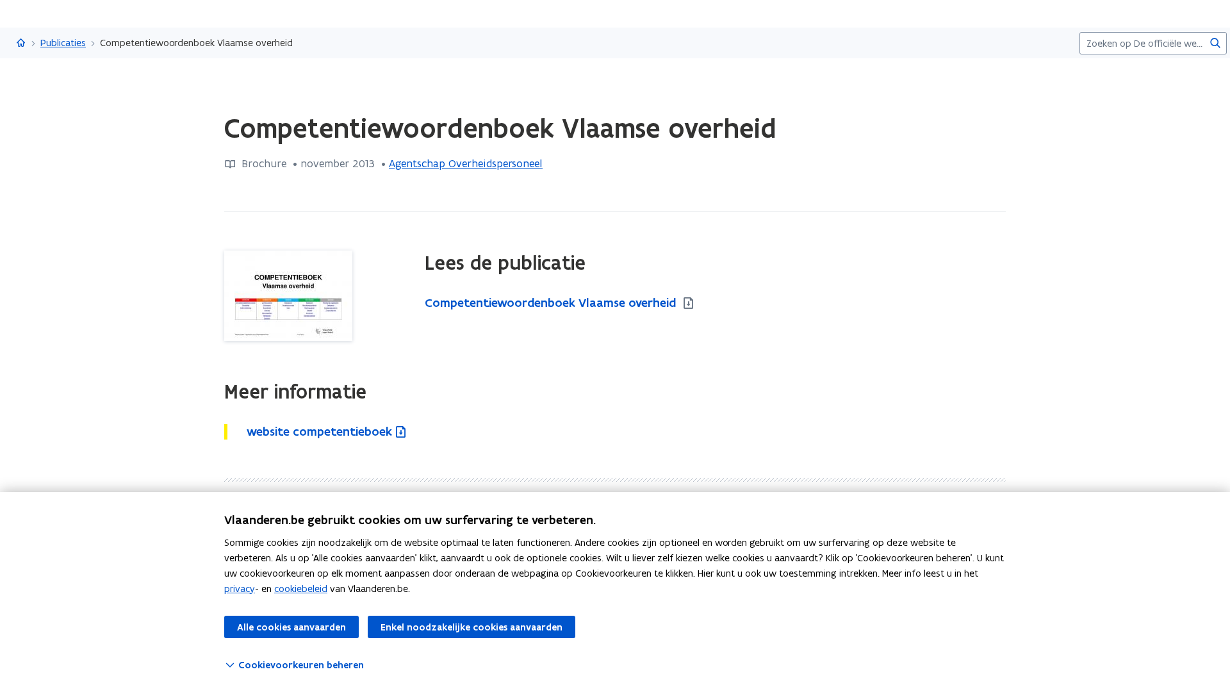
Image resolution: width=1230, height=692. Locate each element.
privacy (239, 588)
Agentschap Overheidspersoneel (466, 163)
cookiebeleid (300, 588)
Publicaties (63, 43)
